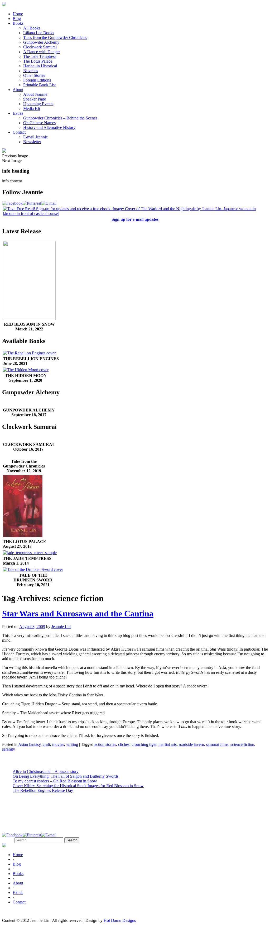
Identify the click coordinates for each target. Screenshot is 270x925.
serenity (8, 749)
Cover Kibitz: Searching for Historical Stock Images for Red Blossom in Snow (78, 785)
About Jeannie (35, 94)
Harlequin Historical (40, 66)
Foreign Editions (37, 80)
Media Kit (31, 108)
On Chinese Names (39, 122)
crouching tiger (144, 744)
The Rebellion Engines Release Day (43, 790)
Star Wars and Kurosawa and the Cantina (77, 613)
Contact (19, 132)
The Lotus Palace (37, 61)
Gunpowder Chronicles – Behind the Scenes (60, 118)
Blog (17, 18)
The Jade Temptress (39, 56)
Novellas (30, 70)
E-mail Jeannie (35, 137)
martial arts (167, 744)
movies (58, 744)
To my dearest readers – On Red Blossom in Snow (55, 781)
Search (7, 840)
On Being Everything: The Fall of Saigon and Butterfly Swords (65, 776)
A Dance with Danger (41, 51)
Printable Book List (39, 85)
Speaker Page (34, 99)
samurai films (217, 744)
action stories (105, 744)
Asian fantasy (29, 744)
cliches (123, 744)
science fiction (242, 744)
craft (46, 744)
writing (72, 744)
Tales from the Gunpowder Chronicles (55, 37)
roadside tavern (191, 744)
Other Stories (34, 75)
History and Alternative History (49, 127)
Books (18, 23)
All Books (31, 28)
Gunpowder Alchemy (41, 42)
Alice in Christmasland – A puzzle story (46, 771)
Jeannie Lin (61, 626)
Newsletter (32, 141)
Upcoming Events (38, 104)
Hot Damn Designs (120, 920)
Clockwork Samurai (40, 47)
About (18, 89)
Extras (18, 113)
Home (18, 14)
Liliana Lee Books (38, 33)
